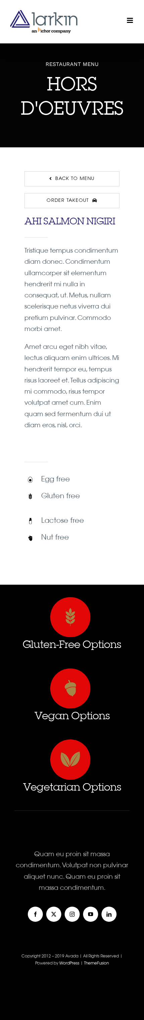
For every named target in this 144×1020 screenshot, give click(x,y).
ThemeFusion (96, 963)
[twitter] (53, 914)
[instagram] (72, 914)
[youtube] (90, 914)
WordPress (69, 963)
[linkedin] (109, 914)
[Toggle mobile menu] (130, 20)
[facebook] (35, 914)
